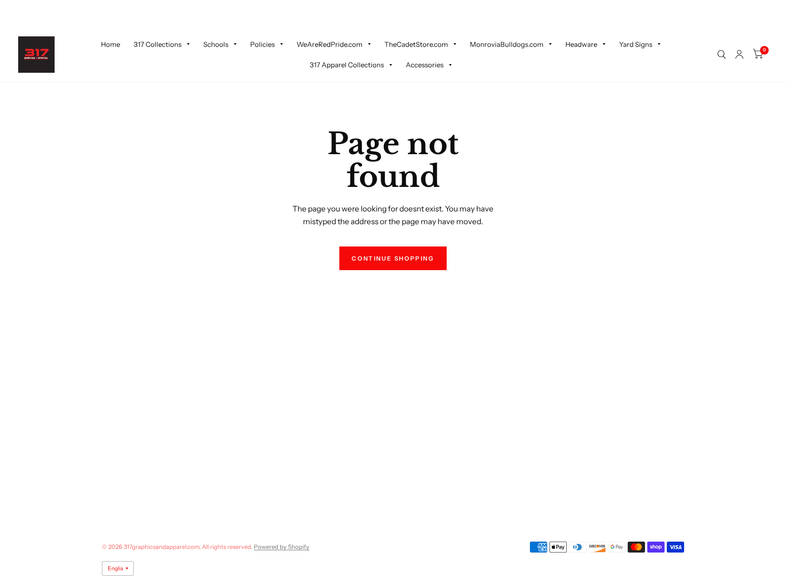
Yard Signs (635, 44)
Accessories (424, 64)
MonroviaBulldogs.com (507, 44)
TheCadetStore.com (416, 44)
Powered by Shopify (281, 546)
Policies (262, 44)
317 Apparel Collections (347, 64)
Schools (215, 44)
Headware (581, 44)
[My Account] (739, 54)
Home (110, 44)
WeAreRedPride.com (330, 44)
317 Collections (157, 44)
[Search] (722, 54)
